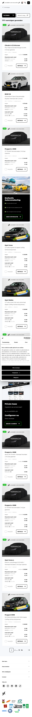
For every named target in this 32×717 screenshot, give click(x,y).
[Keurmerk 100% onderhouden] (18, 706)
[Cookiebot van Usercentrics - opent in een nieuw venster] (23, 338)
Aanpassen (15, 372)
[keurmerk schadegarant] (10, 711)
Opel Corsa (9, 245)
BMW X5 (8, 94)
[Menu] (28, 2)
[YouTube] (12, 686)
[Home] (10, 2)
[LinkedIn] (16, 686)
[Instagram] (8, 686)
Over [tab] (26, 342)
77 (19, 650)
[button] (29, 650)
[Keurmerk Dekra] (24, 706)
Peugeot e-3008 (10, 149)
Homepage (7, 7)
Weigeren (16, 377)
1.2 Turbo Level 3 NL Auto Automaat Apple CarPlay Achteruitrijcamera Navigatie (15, 304)
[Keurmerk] (3, 701)
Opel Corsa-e (9, 560)
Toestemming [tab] (5, 342)
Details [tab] (16, 342)
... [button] (16, 650)
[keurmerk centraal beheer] (17, 711)
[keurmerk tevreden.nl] (4, 711)
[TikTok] (20, 686)
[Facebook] (4, 686)
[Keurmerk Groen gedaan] (27, 706)
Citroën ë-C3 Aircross (12, 45)
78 (22, 650)
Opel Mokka (9, 300)
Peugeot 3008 (10, 615)
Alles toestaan (16, 367)
